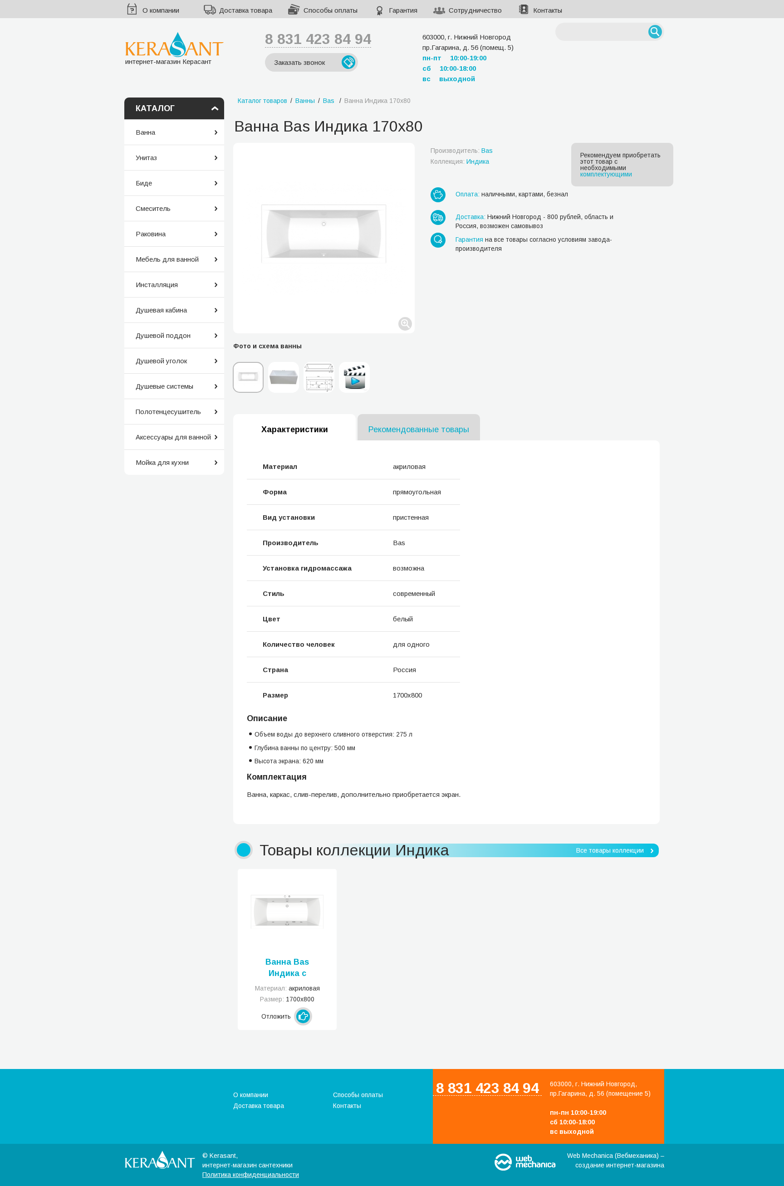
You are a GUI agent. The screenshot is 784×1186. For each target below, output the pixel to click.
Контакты (547, 10)
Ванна (145, 132)
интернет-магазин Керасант (168, 61)
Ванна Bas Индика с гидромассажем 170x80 (287, 968)
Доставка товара (245, 10)
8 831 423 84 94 (318, 39)
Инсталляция (157, 284)
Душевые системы (164, 386)
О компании (160, 10)
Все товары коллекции (610, 850)
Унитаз (146, 157)
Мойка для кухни (162, 462)
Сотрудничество (475, 10)
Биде (144, 183)
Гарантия (403, 10)
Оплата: (468, 194)
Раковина (151, 234)
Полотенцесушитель (168, 411)
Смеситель (153, 208)
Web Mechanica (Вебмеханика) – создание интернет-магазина (615, 1160)
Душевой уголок (161, 361)
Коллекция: (460, 161)
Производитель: (462, 150)
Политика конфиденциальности (250, 1174)
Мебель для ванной (167, 259)
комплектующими (606, 174)
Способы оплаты (331, 10)
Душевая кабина (161, 310)
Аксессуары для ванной (173, 437)
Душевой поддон (163, 335)
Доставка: (470, 216)
